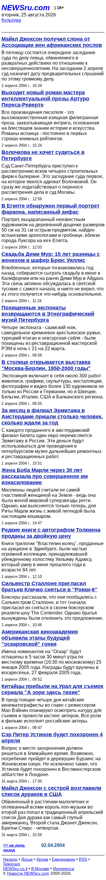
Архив (42, 859)
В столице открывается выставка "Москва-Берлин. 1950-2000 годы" (46, 365)
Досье (27, 859)
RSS (83, 859)
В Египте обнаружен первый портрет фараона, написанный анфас (50, 209)
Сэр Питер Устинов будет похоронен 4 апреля (52, 738)
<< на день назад (14, 847)
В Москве (40, 868)
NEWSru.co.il (15, 868)
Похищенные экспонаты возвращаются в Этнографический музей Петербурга (47, 314)
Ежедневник (63, 859)
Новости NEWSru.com (28, 873)
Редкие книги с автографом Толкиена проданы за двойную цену (50, 533)
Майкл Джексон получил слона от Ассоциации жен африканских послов (51, 42)
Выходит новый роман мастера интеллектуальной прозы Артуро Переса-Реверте (45, 99)
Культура (11, 20)
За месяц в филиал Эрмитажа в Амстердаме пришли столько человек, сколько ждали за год (52, 417)
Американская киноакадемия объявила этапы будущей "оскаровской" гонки (39, 638)
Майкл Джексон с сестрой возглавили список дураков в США (51, 791)
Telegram (11, 864)
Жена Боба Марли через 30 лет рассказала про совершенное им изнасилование (44, 476)
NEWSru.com (25, 7)
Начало (10, 859)
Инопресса (63, 868)
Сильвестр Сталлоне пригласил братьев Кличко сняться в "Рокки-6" (49, 587)
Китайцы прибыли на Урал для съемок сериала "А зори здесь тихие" (52, 689)
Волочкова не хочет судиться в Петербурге (43, 155)
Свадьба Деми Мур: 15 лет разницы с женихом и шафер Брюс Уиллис (50, 257)
